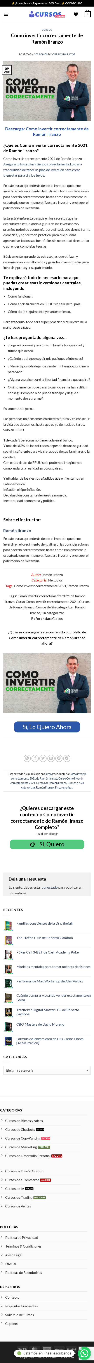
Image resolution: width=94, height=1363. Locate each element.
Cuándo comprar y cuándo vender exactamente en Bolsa (53, 997)
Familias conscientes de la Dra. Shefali (44, 923)
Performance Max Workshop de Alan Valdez (49, 981)
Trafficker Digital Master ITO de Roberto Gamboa (47, 1012)
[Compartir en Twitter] (43, 758)
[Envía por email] (51, 758)
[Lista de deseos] (76, 14)
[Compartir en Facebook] (35, 758)
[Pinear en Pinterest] (59, 758)
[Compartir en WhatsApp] (27, 758)
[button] (6, 14)
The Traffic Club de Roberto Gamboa (44, 938)
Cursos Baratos (63, 54)
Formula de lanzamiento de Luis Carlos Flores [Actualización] (50, 1041)
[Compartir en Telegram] (66, 758)
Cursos (47, 29)
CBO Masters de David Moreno (40, 1024)
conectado (50, 887)
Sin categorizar (63, 787)
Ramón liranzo (17, 530)
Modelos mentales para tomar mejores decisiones (53, 966)
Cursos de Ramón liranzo (51, 783)
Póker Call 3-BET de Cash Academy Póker (48, 952)
